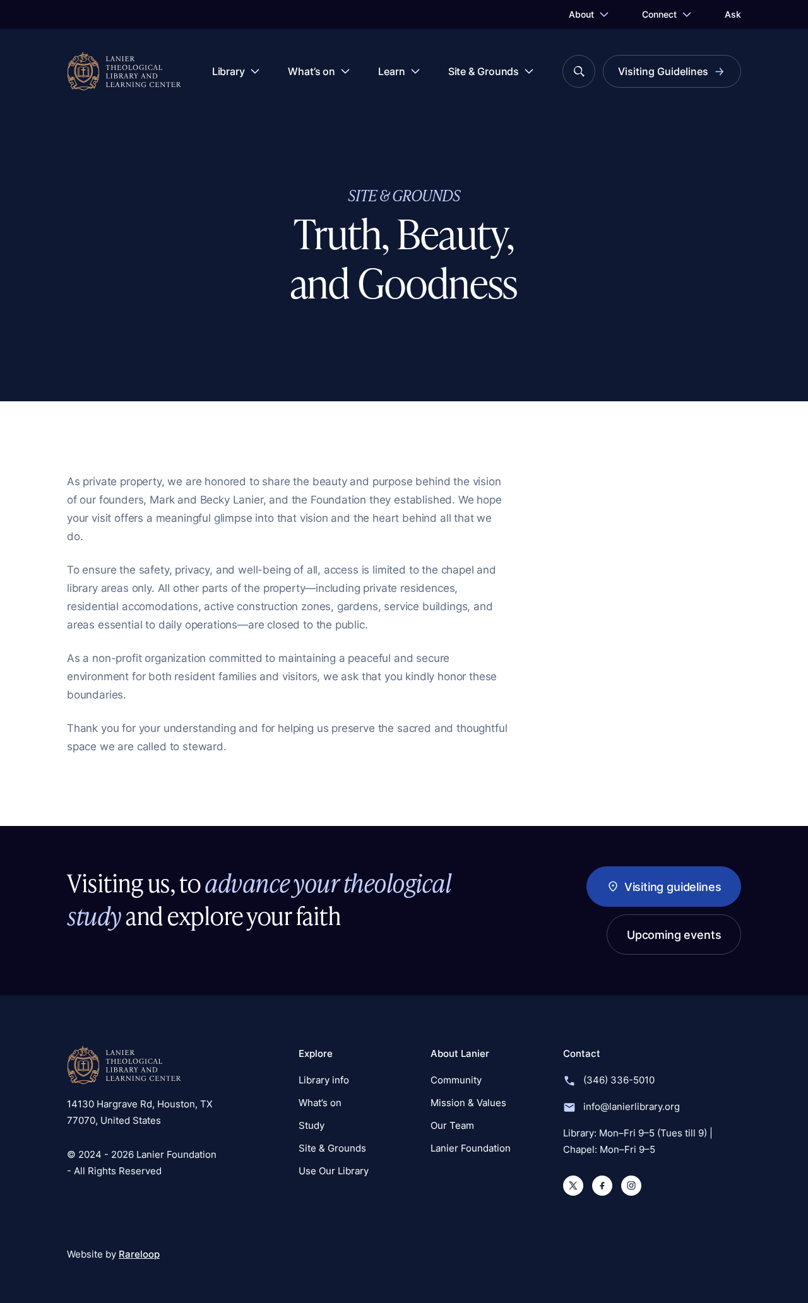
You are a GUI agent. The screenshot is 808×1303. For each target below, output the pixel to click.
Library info (324, 1080)
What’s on (311, 71)
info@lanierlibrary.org (631, 1106)
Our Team (452, 1125)
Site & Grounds (484, 71)
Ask (733, 14)
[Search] (578, 71)
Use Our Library (334, 1170)
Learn (391, 71)
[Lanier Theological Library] (124, 1065)
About (581, 14)
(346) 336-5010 (619, 1080)
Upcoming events (674, 934)
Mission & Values (468, 1102)
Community (456, 1080)
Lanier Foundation (471, 1148)
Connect (659, 14)
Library (228, 71)
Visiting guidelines (672, 886)
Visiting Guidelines (663, 71)
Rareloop (139, 1254)
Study (311, 1125)
